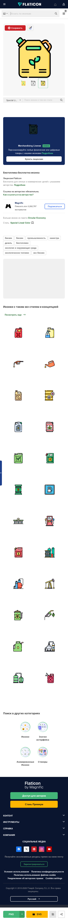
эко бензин (38, 252)
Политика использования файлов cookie (35, 874)
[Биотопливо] (50, 427)
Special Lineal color (20, 222)
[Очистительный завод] (18, 584)
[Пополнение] (50, 333)
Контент (8, 815)
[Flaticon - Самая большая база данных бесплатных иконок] (30, 4)
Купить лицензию (34, 159)
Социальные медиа (34, 841)
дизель (8, 242)
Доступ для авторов (34, 795)
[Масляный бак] (18, 490)
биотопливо (22, 242)
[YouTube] (49, 849)
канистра (54, 237)
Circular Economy (37, 217)
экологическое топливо (17, 252)
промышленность (36, 237)
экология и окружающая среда (20, 247)
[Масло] (50, 395)
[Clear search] (49, 13)
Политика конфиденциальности (47, 871)
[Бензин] (18, 364)
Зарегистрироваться (34, 864)
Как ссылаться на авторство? (18, 194)
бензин (8, 237)
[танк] (18, 678)
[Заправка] (50, 490)
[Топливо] (18, 427)
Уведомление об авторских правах (25, 878)
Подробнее (47, 153)
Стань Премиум (34, 804)
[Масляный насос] (50, 584)
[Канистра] (18, 395)
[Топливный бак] (18, 333)
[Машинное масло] (50, 364)
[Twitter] (26, 849)
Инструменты (11, 821)
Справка (8, 828)
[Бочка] (50, 552)
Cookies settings (54, 878)
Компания (9, 834)
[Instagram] (41, 849)
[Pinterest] (34, 849)
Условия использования (16, 871)
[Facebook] (19, 849)
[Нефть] (18, 646)
